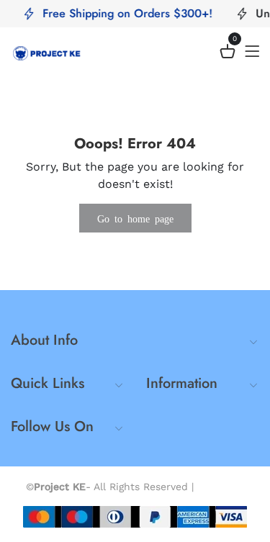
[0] (227, 53)
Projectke (220, 486)
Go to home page (135, 218)
